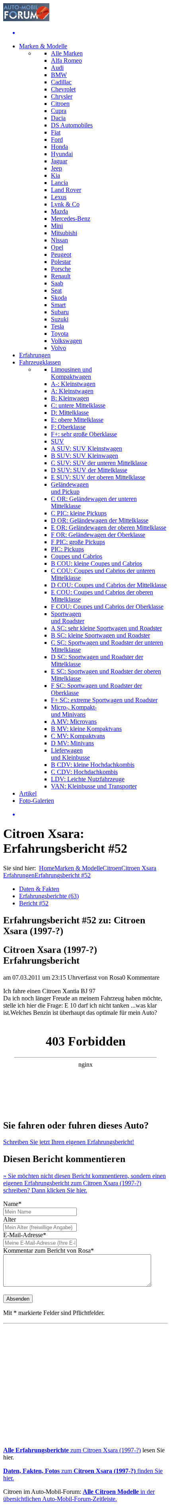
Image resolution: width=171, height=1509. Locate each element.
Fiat (55, 132)
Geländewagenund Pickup (70, 488)
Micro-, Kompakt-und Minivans (74, 711)
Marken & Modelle (43, 46)
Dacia (58, 118)
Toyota (59, 333)
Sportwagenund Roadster (67, 617)
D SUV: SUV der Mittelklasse (89, 470)
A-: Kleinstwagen (73, 383)
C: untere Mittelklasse (78, 405)
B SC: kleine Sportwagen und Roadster (100, 635)
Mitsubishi (64, 233)
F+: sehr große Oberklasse (84, 434)
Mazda (59, 211)
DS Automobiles (72, 125)
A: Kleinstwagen (72, 391)
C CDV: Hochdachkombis (84, 771)
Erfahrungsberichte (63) (49, 896)
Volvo (58, 348)
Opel (57, 247)
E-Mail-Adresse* (24, 1235)
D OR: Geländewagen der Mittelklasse (99, 520)
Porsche (61, 268)
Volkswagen (66, 340)
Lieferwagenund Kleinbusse (70, 754)
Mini (57, 225)
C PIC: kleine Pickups (79, 513)
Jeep (56, 168)
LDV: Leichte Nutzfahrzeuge (87, 779)
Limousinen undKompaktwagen (71, 373)
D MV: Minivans (72, 743)
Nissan (59, 240)
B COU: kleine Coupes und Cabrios (96, 563)
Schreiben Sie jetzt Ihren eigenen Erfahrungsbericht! (68, 1142)
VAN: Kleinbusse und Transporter (94, 786)
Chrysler (61, 96)
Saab (57, 283)
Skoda (59, 297)
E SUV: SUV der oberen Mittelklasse (98, 477)
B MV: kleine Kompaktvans (86, 728)
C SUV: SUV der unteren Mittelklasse (99, 462)
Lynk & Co (65, 204)
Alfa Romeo (66, 60)
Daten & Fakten (39, 888)
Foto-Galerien (36, 800)
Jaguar (59, 161)
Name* (12, 1203)
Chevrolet (63, 89)
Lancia (59, 182)
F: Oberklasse (68, 427)
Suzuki (59, 319)
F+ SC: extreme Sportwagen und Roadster (104, 700)
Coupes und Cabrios (76, 556)
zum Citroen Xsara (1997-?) (72, 1450)
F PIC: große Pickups (78, 542)
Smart (58, 304)
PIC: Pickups (67, 549)
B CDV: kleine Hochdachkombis (92, 764)
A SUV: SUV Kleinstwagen (86, 448)
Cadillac (61, 82)
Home (46, 868)
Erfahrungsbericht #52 (63, 875)
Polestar (61, 261)
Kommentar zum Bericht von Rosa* (48, 1250)
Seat (56, 290)
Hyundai (62, 154)
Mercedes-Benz (70, 218)
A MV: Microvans (74, 721)
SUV (57, 441)
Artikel (28, 793)
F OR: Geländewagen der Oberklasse (98, 534)
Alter (9, 1219)
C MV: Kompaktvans (78, 736)
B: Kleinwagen (70, 398)
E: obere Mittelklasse (77, 419)
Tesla (57, 326)
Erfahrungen (35, 355)
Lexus (58, 197)
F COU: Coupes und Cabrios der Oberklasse (107, 606)
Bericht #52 (34, 903)
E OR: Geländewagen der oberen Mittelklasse (108, 527)
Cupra (58, 110)
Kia (55, 175)
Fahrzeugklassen (40, 362)
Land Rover (66, 189)
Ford (57, 139)
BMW (59, 74)
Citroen (60, 103)
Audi (57, 67)
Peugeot (61, 254)
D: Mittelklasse (70, 412)
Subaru (60, 312)
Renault (60, 276)
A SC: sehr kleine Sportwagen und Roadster (106, 628)
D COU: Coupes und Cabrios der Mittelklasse (109, 585)
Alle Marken (67, 53)
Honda (59, 146)
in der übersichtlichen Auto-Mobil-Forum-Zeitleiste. (79, 1495)
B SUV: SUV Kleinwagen (84, 455)
